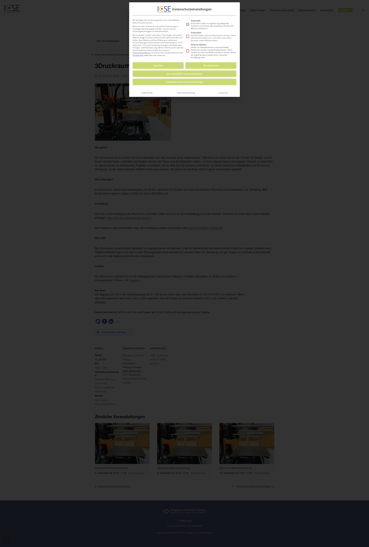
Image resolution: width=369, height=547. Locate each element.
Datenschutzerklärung (141, 52)
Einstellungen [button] (138, 55)
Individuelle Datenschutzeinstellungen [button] (185, 82)
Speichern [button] (158, 65)
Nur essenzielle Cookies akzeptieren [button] (184, 73)
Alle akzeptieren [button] (211, 65)
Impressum (223, 93)
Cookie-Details (147, 93)
